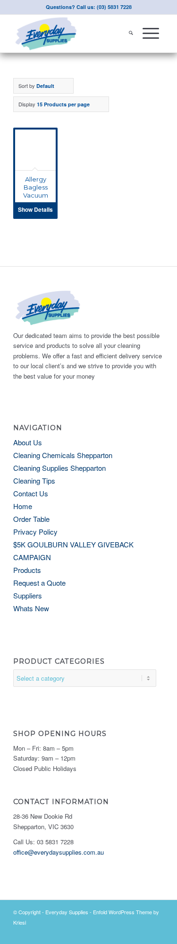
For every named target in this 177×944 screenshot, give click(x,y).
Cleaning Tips (34, 480)
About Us (27, 442)
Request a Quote (39, 583)
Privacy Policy (35, 532)
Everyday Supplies (66, 912)
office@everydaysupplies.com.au (58, 852)
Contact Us (30, 493)
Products (27, 570)
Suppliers (27, 595)
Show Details (35, 209)
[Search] (131, 33)
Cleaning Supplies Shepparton (59, 468)
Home (22, 506)
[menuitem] (131, 33)
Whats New (31, 608)
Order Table (31, 519)
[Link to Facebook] (157, 932)
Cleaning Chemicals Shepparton (62, 455)
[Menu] (151, 33)
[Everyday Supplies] (73, 33)
